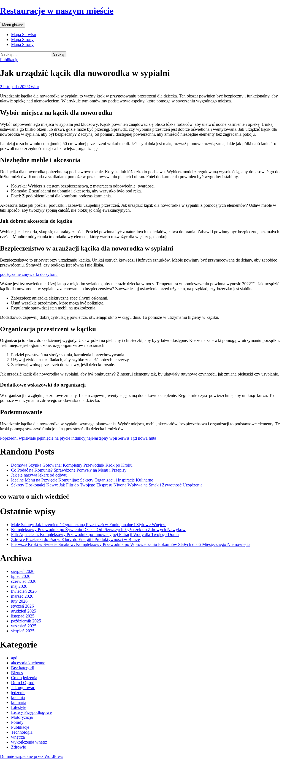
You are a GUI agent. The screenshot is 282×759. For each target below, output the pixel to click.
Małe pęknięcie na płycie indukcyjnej (46, 438)
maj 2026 (19, 586)
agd (14, 657)
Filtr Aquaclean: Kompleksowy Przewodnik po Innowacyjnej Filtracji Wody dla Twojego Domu (95, 534)
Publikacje (9, 59)
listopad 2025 (22, 616)
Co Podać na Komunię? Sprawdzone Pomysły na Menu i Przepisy (68, 470)
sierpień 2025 (22, 631)
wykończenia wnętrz (29, 742)
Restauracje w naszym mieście (56, 11)
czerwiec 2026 (23, 581)
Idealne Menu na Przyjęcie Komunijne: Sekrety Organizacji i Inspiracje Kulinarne (82, 480)
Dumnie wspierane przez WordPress (31, 756)
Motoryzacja (22, 717)
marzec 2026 (22, 596)
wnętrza (18, 737)
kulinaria (18, 702)
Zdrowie (18, 747)
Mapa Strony (22, 39)
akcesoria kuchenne (28, 662)
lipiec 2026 (20, 576)
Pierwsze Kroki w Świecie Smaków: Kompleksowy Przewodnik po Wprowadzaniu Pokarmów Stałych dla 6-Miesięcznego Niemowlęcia (130, 544)
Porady (17, 722)
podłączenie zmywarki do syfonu (29, 274)
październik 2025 (26, 621)
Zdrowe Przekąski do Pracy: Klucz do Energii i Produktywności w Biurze (75, 539)
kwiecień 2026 (24, 591)
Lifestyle (18, 707)
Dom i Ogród (22, 682)
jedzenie (18, 692)
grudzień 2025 (23, 611)
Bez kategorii (22, 667)
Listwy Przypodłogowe (31, 712)
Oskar (34, 86)
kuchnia (18, 697)
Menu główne (12, 25)
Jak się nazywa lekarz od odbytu (39, 475)
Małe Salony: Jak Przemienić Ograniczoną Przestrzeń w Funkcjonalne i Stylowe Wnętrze (88, 524)
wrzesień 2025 (23, 626)
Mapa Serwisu (23, 34)
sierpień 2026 (22, 571)
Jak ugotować (23, 687)
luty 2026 (19, 601)
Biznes (17, 672)
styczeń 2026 (22, 606)
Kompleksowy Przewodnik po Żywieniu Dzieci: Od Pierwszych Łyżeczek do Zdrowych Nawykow (98, 529)
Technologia (21, 732)
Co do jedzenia (24, 677)
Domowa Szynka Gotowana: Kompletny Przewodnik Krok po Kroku (71, 465)
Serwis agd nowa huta (124, 438)
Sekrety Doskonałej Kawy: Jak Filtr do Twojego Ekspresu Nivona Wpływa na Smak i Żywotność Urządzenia (106, 485)
